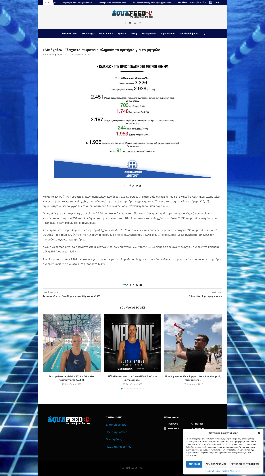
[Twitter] (130, 23)
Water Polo (105, 33)
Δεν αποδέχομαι (216, 464)
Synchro (121, 33)
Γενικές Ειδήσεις (188, 33)
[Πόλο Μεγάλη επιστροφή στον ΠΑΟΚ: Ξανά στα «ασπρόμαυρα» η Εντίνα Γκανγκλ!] (132, 343)
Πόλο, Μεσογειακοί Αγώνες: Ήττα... (161, 3)
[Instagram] (135, 23)
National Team (69, 33)
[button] (258, 432)
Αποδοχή (194, 464)
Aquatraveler (168, 33)
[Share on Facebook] (130, 185)
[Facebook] (125, 23)
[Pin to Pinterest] (137, 185)
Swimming (87, 33)
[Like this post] (127, 185)
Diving (134, 33)
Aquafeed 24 (59, 54)
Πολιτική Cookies (212, 471)
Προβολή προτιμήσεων (245, 464)
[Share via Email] (140, 185)
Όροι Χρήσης (114, 439)
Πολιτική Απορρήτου (231, 471)
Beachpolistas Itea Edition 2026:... (80, 3)
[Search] (203, 33)
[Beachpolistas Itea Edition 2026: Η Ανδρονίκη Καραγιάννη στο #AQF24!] (72, 343)
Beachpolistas (149, 33)
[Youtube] (140, 23)
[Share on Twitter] (133, 185)
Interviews (182, 2)
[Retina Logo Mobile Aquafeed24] (69, 420)
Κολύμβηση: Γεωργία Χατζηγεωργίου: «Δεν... (120, 3)
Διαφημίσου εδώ (198, 2)
